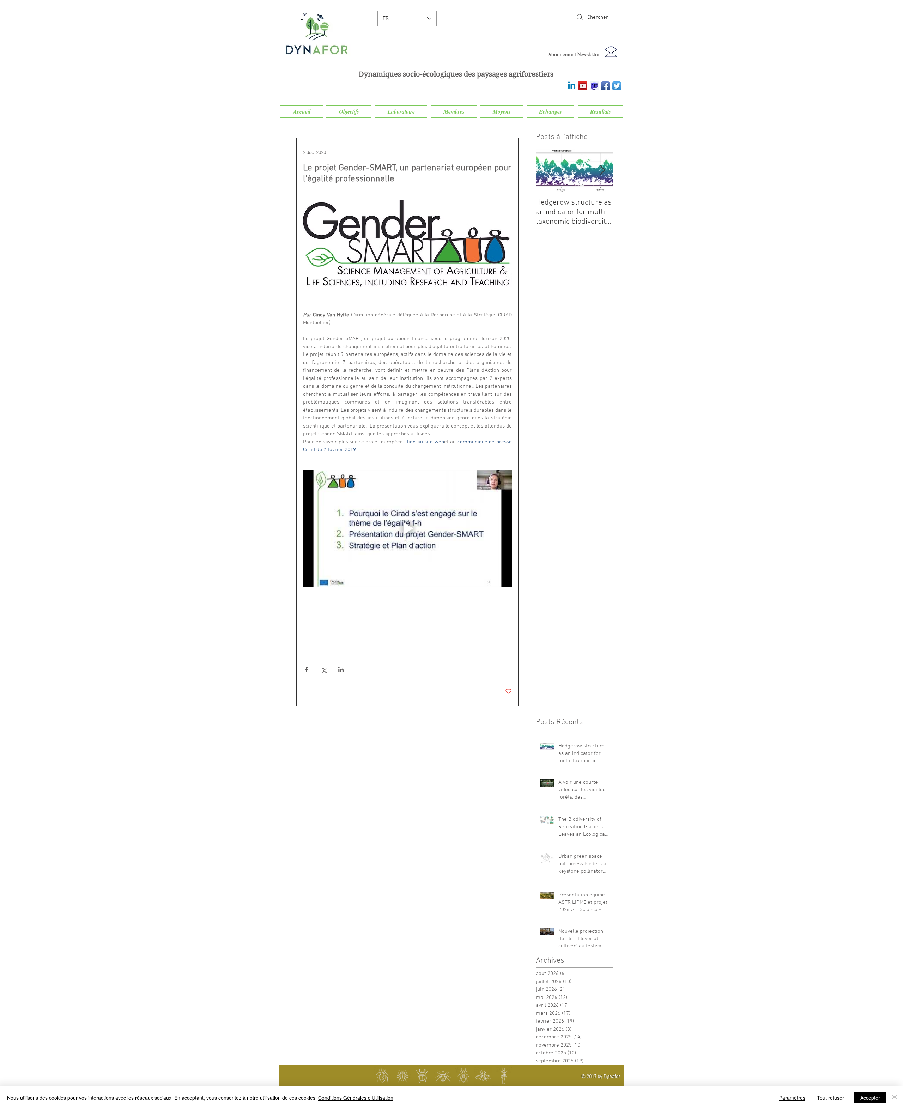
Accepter (870, 1097)
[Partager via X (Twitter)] (323, 669)
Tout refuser (830, 1097)
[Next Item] (602, 170)
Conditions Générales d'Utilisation (355, 1097)
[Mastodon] (594, 85)
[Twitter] (616, 85)
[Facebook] (605, 85)
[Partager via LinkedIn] (341, 669)
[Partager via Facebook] (306, 669)
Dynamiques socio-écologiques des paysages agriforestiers (456, 74)
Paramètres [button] (792, 1097)
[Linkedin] (571, 85)
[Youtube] (582, 85)
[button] (349, 111)
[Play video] (407, 528)
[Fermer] (894, 1097)
